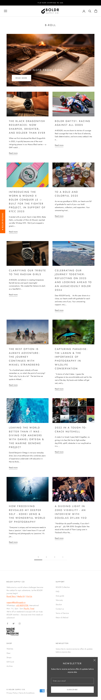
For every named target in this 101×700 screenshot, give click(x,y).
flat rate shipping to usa (50, 3)
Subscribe (72, 689)
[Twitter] (13, 623)
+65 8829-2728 (22, 605)
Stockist (59, 604)
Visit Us (29, 596)
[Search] (90, 11)
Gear (9, 653)
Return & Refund (62, 617)
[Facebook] (7, 623)
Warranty (59, 600)
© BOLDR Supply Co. (16, 689)
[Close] (94, 660)
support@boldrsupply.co (16, 602)
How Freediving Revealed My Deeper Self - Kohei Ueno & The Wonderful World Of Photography (27, 514)
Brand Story (11, 596)
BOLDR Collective (63, 587)
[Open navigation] (5, 11)
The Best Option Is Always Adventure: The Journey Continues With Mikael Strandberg (24, 356)
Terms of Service (62, 613)
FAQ (57, 591)
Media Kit (21, 596)
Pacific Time (29, 608)
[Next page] (63, 557)
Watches (10, 648)
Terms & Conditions (26, 693)
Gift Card (10, 661)
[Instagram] (20, 623)
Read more (21, 78)
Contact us (60, 609)
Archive (9, 666)
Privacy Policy (12, 693)
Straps (9, 657)
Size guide (60, 596)
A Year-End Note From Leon (37, 70)
